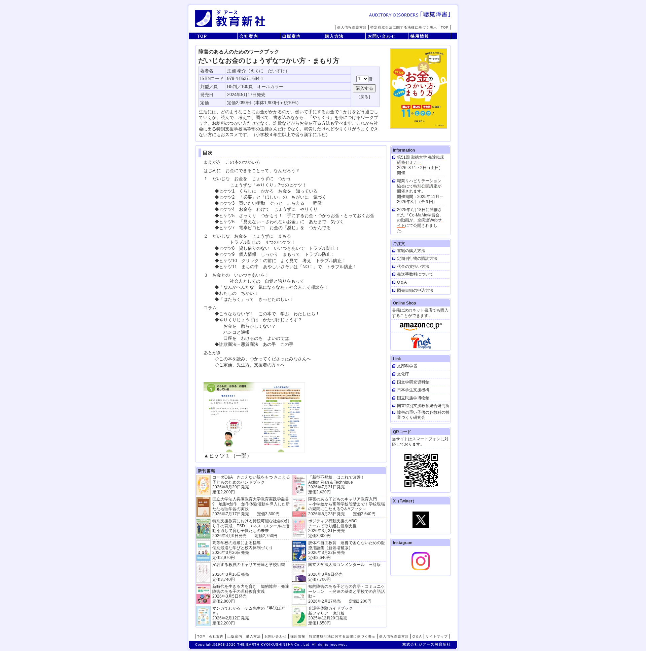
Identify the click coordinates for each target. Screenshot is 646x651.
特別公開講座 (425, 186)
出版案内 (291, 36)
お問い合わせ (382, 36)
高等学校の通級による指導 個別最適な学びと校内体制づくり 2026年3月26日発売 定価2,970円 (242, 550)
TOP (445, 27)
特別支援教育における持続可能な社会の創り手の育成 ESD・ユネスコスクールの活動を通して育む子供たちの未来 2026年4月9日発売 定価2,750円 (250, 528)
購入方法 (334, 36)
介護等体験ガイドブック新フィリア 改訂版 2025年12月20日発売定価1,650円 (330, 615)
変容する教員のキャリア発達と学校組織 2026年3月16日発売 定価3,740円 (248, 571)
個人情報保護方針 (352, 27)
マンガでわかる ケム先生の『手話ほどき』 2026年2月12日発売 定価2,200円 (248, 615)
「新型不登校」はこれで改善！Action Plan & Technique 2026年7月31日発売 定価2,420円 (336, 484)
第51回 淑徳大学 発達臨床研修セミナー (420, 160)
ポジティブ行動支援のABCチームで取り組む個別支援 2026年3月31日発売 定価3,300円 (332, 528)
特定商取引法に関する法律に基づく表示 (403, 27)
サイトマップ (437, 636)
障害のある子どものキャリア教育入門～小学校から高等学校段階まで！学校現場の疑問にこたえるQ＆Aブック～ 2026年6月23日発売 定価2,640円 (346, 506)
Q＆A (417, 636)
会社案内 (249, 36)
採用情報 (419, 36)
